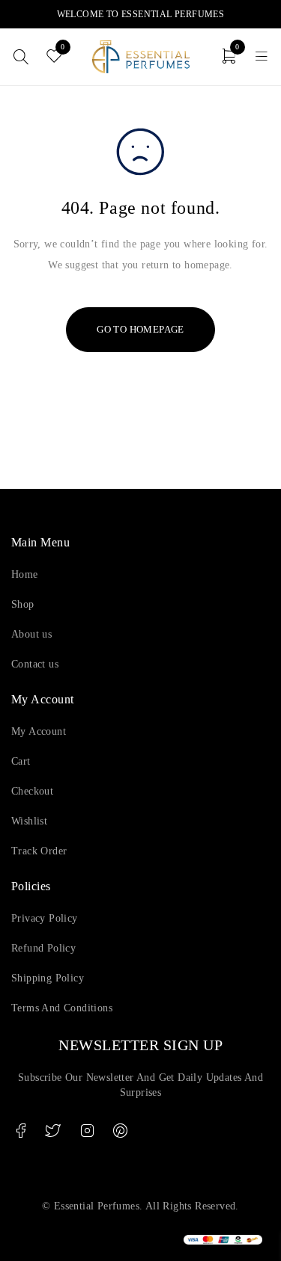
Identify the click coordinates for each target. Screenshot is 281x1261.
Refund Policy (43, 948)
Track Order (39, 851)
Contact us (34, 664)
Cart (21, 761)
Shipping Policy (47, 978)
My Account (38, 731)
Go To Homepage (140, 329)
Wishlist (29, 821)
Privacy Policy (44, 918)
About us (31, 634)
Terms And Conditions (61, 1008)
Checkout (32, 791)
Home (24, 574)
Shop (22, 604)
